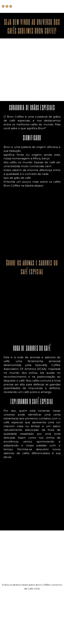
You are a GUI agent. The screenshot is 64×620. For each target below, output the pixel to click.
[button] (60, 6)
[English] (7, 616)
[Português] (11, 616)
